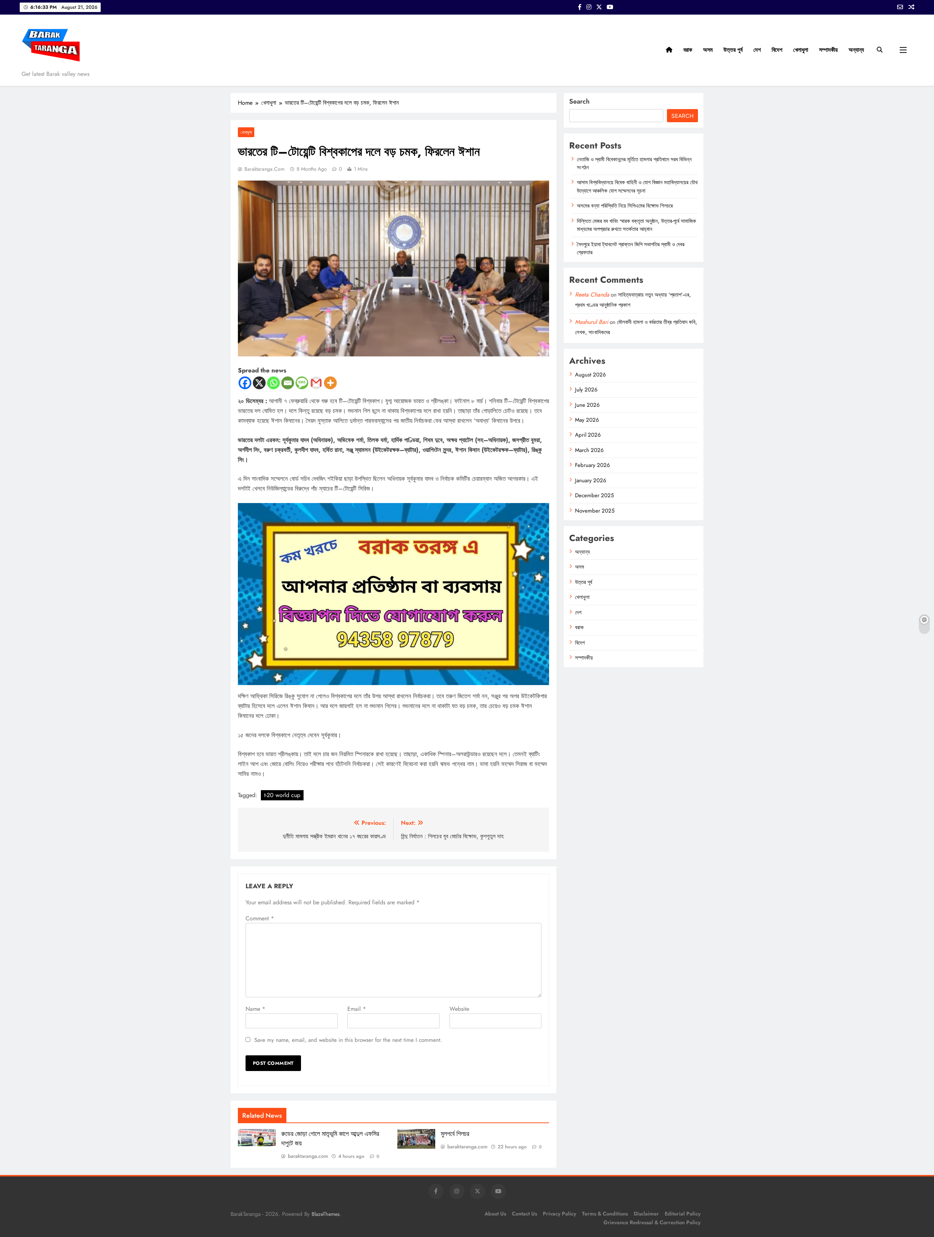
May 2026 (587, 420)
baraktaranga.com (264, 169)
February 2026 (592, 465)
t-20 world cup (282, 795)
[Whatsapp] (273, 382)
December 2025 (594, 495)
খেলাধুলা (800, 50)
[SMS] (302, 382)
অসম (708, 50)
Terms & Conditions (605, 1213)
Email (356, 1009)
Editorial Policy (682, 1213)
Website (459, 1009)
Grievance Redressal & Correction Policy (651, 1222)
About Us (495, 1213)
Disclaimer (646, 1213)
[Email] (287, 382)
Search (579, 101)
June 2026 (587, 405)
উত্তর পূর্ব (732, 50)
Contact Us (524, 1213)
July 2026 (586, 390)
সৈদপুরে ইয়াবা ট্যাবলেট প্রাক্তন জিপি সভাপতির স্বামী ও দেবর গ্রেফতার (630, 248)
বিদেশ (777, 50)
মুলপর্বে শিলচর (455, 1134)
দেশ (757, 50)
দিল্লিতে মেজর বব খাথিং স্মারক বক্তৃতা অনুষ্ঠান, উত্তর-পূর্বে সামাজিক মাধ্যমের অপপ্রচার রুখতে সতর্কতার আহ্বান (636, 225)
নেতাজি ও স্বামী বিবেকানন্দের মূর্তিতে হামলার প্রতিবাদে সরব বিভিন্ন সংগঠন (634, 163)
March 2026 (589, 450)
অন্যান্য (856, 50)
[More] (330, 382)
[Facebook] (245, 382)
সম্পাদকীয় (828, 50)
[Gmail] (316, 382)
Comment (260, 918)
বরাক (687, 50)
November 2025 (594, 511)
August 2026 (590, 375)
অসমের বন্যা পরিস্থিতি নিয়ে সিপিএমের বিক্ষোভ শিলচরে (625, 206)
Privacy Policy (559, 1213)
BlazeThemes (326, 1214)
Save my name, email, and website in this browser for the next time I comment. (348, 1040)
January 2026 (590, 480)
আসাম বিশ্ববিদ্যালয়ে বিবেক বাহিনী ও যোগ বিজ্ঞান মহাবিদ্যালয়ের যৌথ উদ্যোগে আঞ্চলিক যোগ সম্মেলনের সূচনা (637, 186)
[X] (259, 382)
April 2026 (588, 435)
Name (255, 1009)
